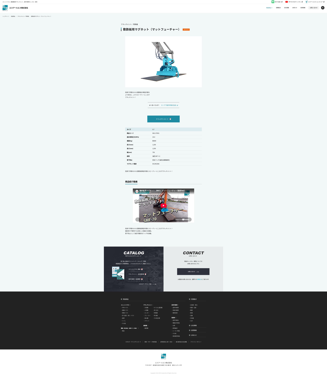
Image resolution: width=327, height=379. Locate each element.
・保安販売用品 (176, 336)
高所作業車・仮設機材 (134, 279)
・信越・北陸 (192, 307)
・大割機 (145, 307)
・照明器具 (174, 328)
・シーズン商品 (176, 331)
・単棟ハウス (124, 313)
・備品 (122, 331)
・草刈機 (155, 315)
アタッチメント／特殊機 (23, 16)
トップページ (6, 16)
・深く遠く (156, 310)
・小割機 (145, 310)
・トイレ (123, 321)
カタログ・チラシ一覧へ (145, 284)
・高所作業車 (175, 307)
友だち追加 (278, 2)
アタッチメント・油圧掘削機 (136, 274)
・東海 (191, 313)
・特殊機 (155, 313)
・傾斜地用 (174, 313)
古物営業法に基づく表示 (166, 342)
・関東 (191, 310)
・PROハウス (124, 307)
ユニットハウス (125, 305)
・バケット (146, 321)
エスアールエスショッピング (315, 2)
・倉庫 (122, 318)
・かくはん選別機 (157, 307)
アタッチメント (147, 305)
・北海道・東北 (193, 305)
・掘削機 (145, 328)
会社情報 (286, 7)
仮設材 (173, 317)
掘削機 (145, 325)
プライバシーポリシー (195, 342)
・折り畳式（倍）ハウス (127, 315)
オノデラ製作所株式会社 (169, 105)
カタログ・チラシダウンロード (133, 342)
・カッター (146, 313)
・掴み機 (145, 318)
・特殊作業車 (175, 310)
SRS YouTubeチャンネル (295, 2)
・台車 (173, 325)
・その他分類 (156, 318)
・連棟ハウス (124, 310)
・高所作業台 (175, 320)
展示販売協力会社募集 (181, 342)
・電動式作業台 (176, 323)
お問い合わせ (313, 8)
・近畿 (191, 315)
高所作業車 (174, 305)
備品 (129, 328)
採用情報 (303, 7)
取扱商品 (13, 16)
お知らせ (294, 7)
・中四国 (191, 318)
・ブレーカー (147, 315)
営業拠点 (278, 7)
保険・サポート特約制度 (151, 342)
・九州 (191, 321)
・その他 (123, 323)
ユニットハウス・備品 (134, 269)
